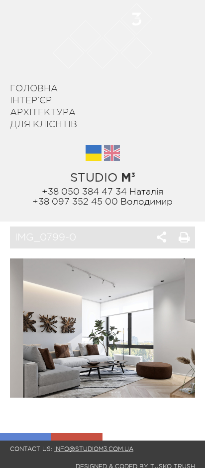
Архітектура (43, 112)
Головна (34, 88)
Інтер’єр (31, 100)
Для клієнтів (43, 124)
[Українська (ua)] (94, 153)
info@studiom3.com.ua (93, 449)
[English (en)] (112, 153)
